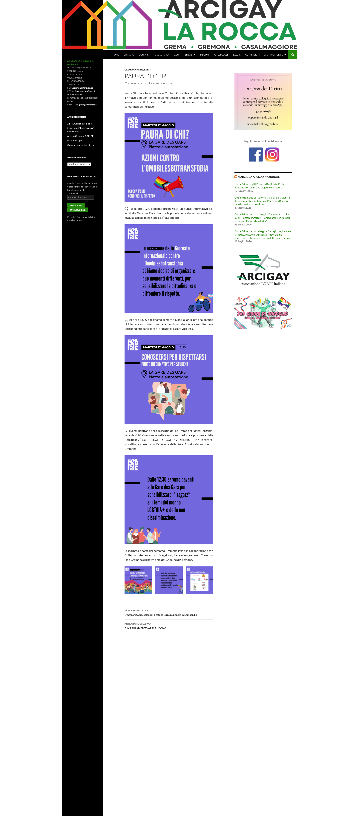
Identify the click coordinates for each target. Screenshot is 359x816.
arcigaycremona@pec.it (83, 91)
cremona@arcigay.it (83, 87)
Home (116, 54)
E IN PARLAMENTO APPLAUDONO (145, 626)
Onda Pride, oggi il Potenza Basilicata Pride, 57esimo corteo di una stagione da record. (259, 185)
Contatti (143, 54)
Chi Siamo (129, 54)
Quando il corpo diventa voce (81, 145)
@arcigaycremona (87, 104)
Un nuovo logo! (74, 140)
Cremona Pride (134, 69)
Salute (236, 54)
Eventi (177, 54)
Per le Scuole (221, 54)
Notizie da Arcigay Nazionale (259, 176)
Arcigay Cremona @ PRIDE (80, 136)
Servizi (188, 54)
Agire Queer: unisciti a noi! (80, 123)
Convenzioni (252, 54)
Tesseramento (161, 54)
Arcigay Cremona (162, 83)
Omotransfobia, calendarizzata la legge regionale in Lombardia (161, 612)
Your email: (72, 193)
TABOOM (204, 54)
